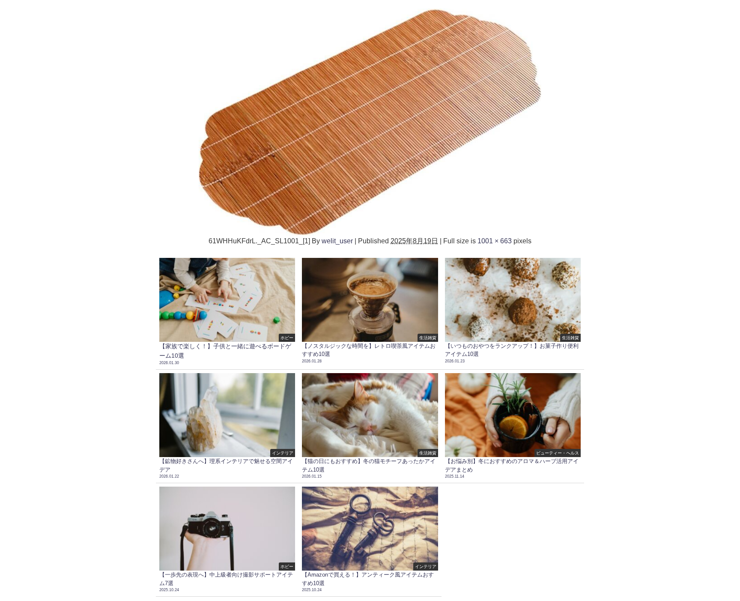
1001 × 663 (494, 240)
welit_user (337, 240)
